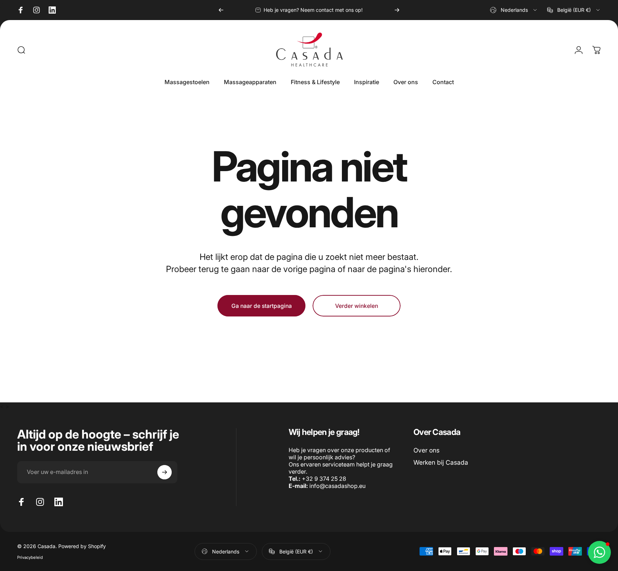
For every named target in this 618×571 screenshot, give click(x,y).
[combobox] (514, 10)
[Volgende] (397, 10)
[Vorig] (221, 10)
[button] (599, 552)
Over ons (426, 450)
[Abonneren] (164, 472)
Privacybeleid (30, 557)
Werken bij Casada (440, 462)
